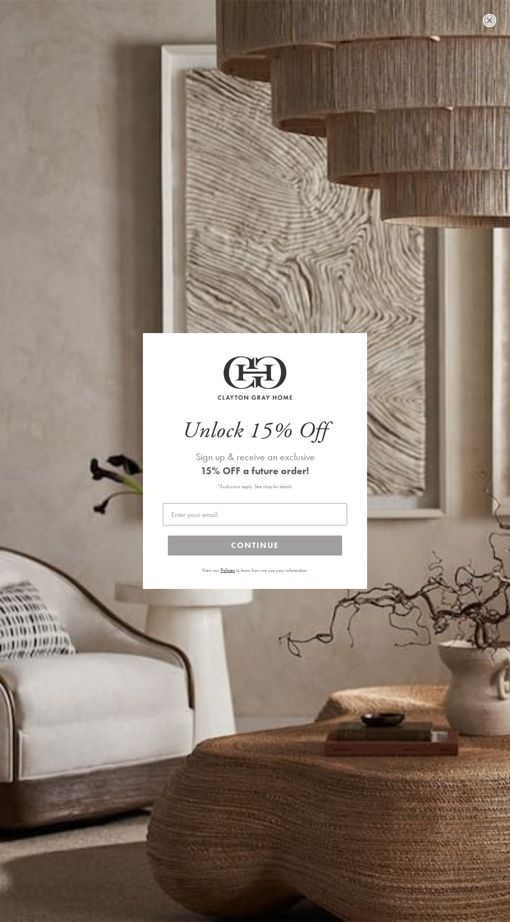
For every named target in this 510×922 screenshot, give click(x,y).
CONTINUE (255, 545)
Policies (228, 570)
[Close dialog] (489, 20)
